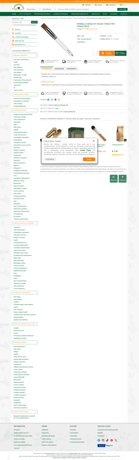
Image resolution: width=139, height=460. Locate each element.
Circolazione (17, 155)
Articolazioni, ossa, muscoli (22, 145)
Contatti (100, 433)
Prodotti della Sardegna (21, 82)
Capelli (16, 240)
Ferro (15, 175)
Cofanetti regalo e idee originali (23, 304)
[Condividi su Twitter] (52, 99)
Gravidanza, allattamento (22, 178)
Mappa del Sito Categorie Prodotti (62, 457)
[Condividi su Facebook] (48, 99)
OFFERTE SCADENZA (21, 37)
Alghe (15, 124)
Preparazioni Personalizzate (22, 80)
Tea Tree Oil (17, 85)
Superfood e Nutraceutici (21, 211)
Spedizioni (45, 430)
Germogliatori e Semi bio (21, 101)
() (124, 5)
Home (42, 18)
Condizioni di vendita (48, 436)
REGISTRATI (112, 5)
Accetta (89, 159)
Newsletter (101, 436)
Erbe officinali (18, 67)
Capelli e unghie (18, 153)
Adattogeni (17, 122)
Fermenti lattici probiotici (21, 173)
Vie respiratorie (18, 214)
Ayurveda (17, 65)
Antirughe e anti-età (20, 142)
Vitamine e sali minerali (21, 219)
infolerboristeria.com (74, 453)
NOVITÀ (17, 29)
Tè (14, 87)
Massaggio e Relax (19, 263)
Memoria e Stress (19, 181)
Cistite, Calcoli (18, 369)
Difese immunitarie (19, 163)
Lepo (83, 36)
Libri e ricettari (18, 103)
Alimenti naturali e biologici (22, 98)
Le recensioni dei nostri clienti (23, 436)
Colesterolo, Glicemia (20, 158)
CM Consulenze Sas (49, 453)
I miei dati (73, 430)
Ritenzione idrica (19, 198)
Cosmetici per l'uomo (20, 242)
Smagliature (17, 276)
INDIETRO (114, 180)
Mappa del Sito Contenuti (79, 457)
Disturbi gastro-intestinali (21, 374)
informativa (33, 25)
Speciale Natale (18, 317)
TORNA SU (122, 180)
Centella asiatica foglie (119, 145)
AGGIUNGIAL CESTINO (109, 53)
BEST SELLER (19, 41)
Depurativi (17, 160)
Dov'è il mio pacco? (48, 442)
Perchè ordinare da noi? (21, 433)
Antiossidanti (18, 140)
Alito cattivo (17, 127)
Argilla (16, 62)
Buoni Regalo (18, 299)
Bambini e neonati (19, 150)
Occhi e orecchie (19, 191)
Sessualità (17, 204)
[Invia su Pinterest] (55, 99)
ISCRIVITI (34, 22)
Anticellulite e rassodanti (21, 137)
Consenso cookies (19, 442)
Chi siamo (17, 430)
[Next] (125, 140)
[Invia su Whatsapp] (59, 99)
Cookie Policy (85, 150)
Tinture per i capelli (19, 283)
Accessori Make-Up (86, 39)
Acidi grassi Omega (20, 117)
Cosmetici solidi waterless (22, 248)
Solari (15, 278)
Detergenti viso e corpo (21, 253)
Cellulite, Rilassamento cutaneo (23, 367)
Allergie (16, 130)
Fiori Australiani (18, 70)
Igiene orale (17, 258)
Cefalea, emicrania (19, 362)
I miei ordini (73, 436)
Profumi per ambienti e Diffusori (23, 336)
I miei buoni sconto (76, 439)
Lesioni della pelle (19, 377)
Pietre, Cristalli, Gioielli (20, 312)
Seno (15, 201)
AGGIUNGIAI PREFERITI (122, 53)
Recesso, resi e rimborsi (49, 445)
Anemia (16, 354)
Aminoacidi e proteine (20, 132)
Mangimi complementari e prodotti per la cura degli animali (24, 417)
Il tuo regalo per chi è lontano (23, 445)
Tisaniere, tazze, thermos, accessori (25, 314)
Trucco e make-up (78, 18)
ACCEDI (99, 5)
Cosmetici (17, 227)
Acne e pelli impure (19, 119)
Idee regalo (17, 297)
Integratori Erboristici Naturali (23, 114)
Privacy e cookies (19, 439)
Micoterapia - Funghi (20, 75)
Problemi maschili (19, 392)
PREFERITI (88, 5)
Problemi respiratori (20, 395)
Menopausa (17, 183)
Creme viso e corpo (19, 250)
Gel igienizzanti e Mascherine (23, 255)
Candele (16, 302)
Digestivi (16, 165)
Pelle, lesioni (17, 193)
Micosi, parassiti (19, 186)
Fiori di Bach (17, 72)
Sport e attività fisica (20, 206)
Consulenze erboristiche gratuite (108, 430)
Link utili (16, 448)
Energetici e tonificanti (20, 170)
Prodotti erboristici (52, 18)
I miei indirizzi (74, 433)
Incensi (16, 307)
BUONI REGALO (19, 44)
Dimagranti (17, 168)
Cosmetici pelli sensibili (21, 245)
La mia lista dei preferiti (77, 442)
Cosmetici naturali (65, 18)
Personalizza (50, 159)
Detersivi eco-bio (19, 330)
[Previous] (41, 140)
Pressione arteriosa (20, 196)
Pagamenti (45, 433)
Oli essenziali (18, 77)
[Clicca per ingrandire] (57, 56)
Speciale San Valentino (21, 320)
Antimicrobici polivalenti (21, 359)
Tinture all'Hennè (19, 286)
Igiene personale (19, 260)
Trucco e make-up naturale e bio (58, 105)
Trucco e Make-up (19, 288)
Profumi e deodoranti (20, 268)
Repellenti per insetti (20, 270)
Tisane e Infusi (18, 90)
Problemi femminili (19, 390)
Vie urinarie (17, 216)
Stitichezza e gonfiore (20, 209)
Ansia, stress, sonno (20, 135)
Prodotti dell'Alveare (20, 106)
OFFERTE (17, 33)
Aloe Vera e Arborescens (21, 59)
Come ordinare (46, 439)
